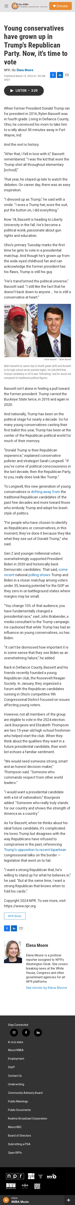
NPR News (14, 916)
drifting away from (45, 492)
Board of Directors (19, 1135)
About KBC (15, 1127)
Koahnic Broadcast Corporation (27, 1118)
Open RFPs (15, 1152)
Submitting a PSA (19, 1144)
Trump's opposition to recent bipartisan (35, 850)
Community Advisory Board (25, 1092)
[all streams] (69, 1200)
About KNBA (16, 1050)
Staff (11, 1067)
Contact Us (15, 1075)
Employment (16, 1058)
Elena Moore (25, 70)
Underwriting (16, 1084)
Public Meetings (18, 1101)
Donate (62, 6)
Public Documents (19, 1110)
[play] (6, 1200)
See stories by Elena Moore (46, 987)
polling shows (39, 575)
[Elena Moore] (13, 951)
